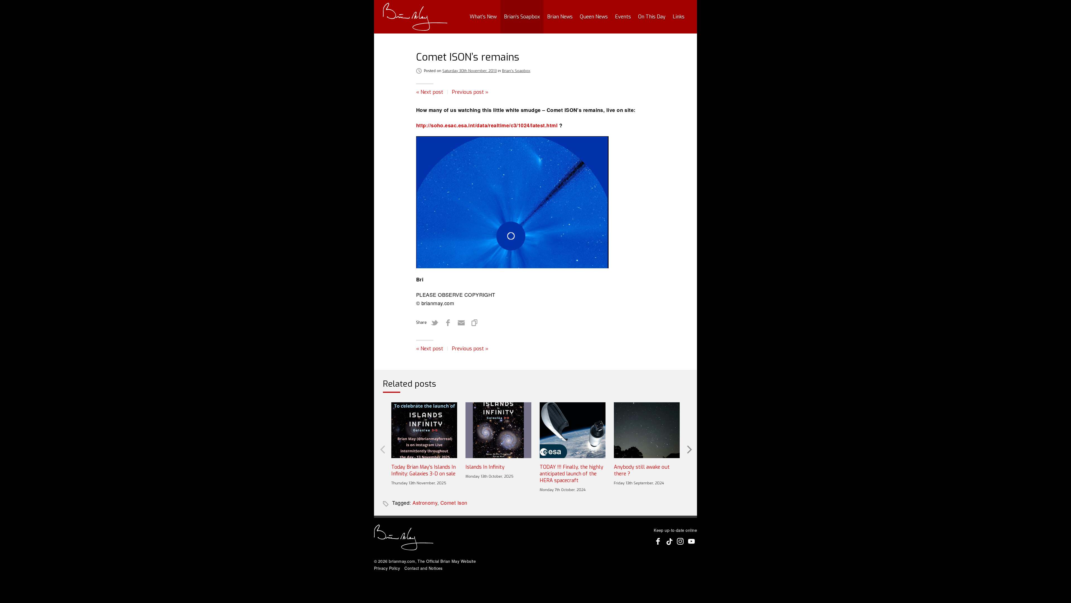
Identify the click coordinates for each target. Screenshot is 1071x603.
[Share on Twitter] (434, 322)
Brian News (560, 16)
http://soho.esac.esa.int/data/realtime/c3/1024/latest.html (487, 125)
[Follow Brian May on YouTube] (691, 541)
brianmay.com (402, 561)
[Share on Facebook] (448, 322)
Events (623, 16)
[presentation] (382, 448)
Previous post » (470, 92)
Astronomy (425, 502)
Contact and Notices (423, 568)
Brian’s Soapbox (522, 16)
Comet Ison (453, 502)
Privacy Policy (387, 568)
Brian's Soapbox (516, 70)
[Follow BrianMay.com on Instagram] (680, 541)
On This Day (651, 16)
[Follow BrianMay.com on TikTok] (669, 541)
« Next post (429, 92)
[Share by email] (461, 322)
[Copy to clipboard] (474, 322)
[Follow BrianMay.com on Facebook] (658, 541)
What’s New (483, 16)
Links (678, 16)
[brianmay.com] (415, 17)
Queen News (594, 16)
